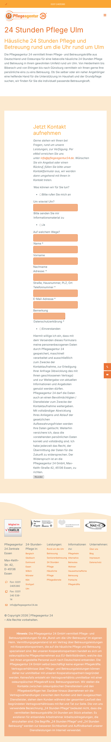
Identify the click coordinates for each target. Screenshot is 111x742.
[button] (6, 735)
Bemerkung (40, 310)
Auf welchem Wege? (46, 232)
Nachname (40, 267)
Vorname (39, 255)
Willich (29, 571)
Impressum (94, 558)
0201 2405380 (58, 4)
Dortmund (30, 562)
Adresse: (40, 271)
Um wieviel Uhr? (43, 201)
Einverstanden (51, 328)
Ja (43, 224)
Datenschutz (95, 562)
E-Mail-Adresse (44, 299)
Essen (28, 566)
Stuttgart (30, 584)
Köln (27, 580)
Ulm (27, 588)
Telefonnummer (44, 287)
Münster (29, 575)
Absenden (38, 477)
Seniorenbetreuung (57, 557)
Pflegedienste (54, 579)
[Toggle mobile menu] (105, 15)
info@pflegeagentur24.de (57, 158)
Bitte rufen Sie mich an (56, 194)
